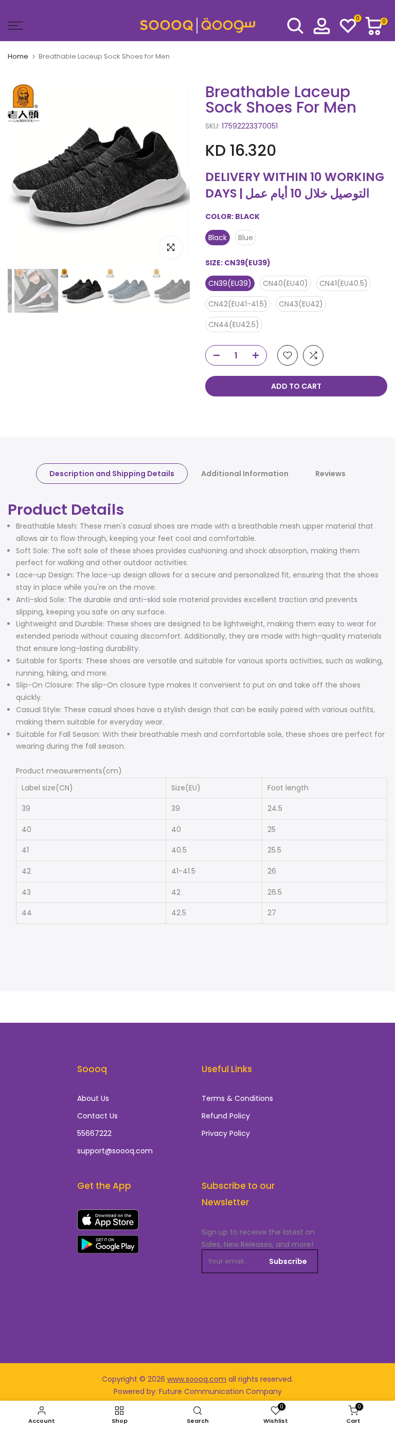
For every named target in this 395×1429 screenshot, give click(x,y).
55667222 (94, 1133)
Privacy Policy (226, 1133)
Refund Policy (226, 1116)
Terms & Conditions (237, 1099)
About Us (93, 1099)
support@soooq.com (115, 1151)
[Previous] (29, 175)
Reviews (330, 473)
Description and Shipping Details (111, 473)
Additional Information (245, 473)
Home (18, 56)
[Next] (168, 175)
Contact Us (97, 1116)
